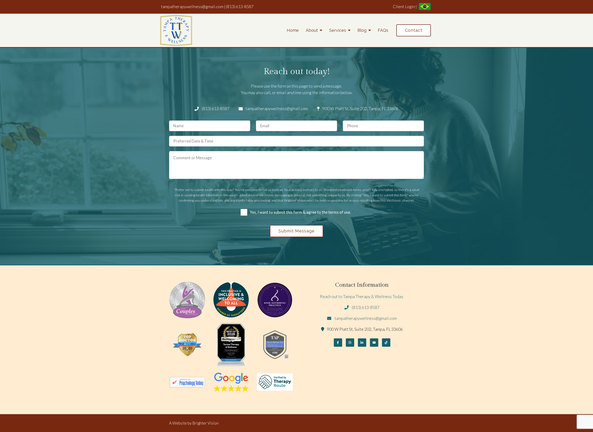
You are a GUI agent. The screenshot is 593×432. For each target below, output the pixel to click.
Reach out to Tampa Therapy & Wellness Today (362, 296)
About (312, 30)
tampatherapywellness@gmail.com (192, 6)
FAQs (383, 30)
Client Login (404, 6)
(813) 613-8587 (239, 6)
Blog (361, 30)
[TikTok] (386, 342)
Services (337, 30)
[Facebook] (338, 342)
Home (293, 30)
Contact (413, 30)
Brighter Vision (205, 423)
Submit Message (296, 231)
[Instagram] (350, 342)
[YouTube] (374, 342)
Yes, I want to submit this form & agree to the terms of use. (301, 212)
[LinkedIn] (362, 342)
